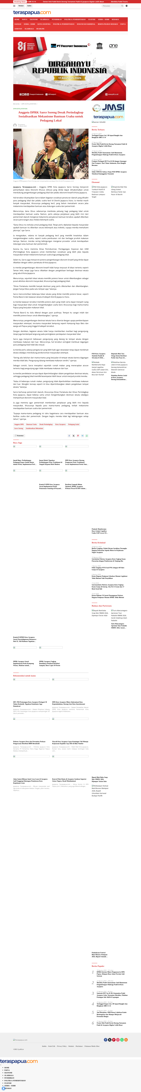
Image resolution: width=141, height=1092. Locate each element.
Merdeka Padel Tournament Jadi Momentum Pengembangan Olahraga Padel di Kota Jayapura (108, 154)
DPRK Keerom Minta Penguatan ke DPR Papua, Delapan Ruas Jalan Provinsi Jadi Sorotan (111, 974)
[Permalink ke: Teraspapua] (15, 125)
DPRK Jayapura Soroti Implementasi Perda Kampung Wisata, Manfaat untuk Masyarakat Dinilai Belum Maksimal (23, 664)
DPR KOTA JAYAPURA (20, 109)
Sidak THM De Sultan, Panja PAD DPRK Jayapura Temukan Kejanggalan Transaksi (109, 173)
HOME (17, 19)
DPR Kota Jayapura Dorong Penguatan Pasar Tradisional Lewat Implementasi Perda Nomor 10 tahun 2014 (76, 463)
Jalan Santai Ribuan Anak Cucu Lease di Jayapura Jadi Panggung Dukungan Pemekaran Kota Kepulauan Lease (30, 781)
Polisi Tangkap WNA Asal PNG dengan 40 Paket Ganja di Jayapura (108, 569)
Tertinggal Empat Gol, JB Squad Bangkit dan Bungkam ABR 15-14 (107, 136)
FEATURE (91, 19)
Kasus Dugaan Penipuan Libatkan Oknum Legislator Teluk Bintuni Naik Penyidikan (109, 577)
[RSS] (126, 1040)
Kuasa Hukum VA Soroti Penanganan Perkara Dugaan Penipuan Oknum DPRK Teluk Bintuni (108, 596)
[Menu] (14, 6)
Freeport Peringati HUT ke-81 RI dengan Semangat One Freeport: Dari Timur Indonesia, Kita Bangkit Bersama (109, 163)
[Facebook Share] (69, 435)
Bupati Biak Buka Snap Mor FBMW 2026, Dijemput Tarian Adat (100, 779)
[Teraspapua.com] (32, 13)
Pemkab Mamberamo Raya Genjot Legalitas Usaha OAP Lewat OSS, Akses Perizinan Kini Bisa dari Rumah (100, 531)
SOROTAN (18, 29)
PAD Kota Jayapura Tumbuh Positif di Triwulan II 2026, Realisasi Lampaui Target (98, 356)
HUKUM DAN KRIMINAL (86, 24)
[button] (122, 6)
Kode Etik (51, 1046)
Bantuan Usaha (31, 424)
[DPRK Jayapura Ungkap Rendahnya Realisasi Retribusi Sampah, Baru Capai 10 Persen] (51, 652)
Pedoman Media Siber (92, 1046)
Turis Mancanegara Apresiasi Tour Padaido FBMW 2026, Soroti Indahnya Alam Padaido (119, 626)
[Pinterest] (114, 1040)
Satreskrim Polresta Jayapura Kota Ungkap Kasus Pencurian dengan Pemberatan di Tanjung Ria (109, 560)
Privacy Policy (62, 1046)
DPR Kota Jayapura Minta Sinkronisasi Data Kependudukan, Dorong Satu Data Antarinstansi (68, 703)
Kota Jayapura (60, 424)
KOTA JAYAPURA (44, 24)
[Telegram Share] (82, 435)
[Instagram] (118, 1040)
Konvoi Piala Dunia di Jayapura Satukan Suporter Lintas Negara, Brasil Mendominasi (69, 780)
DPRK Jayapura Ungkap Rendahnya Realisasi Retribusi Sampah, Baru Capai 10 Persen (49, 663)
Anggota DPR (19, 424)
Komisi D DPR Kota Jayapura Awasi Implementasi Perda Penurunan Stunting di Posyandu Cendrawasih (50, 487)
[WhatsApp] (122, 1040)
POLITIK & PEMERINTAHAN (75, 19)
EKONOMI (34, 19)
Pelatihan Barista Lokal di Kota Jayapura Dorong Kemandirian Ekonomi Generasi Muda (119, 378)
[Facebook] (105, 1040)
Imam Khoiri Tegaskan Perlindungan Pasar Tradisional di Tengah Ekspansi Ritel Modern (50, 462)
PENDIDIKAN (57, 19)
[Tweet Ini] (73, 435)
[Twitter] (109, 1040)
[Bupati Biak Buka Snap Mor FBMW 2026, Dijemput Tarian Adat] (100, 692)
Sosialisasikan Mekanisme (34, 428)
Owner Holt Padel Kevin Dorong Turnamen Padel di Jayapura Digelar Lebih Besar (47, 2)
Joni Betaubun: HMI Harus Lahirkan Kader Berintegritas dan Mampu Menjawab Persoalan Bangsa (112, 1014)
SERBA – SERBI (103, 19)
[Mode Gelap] (127, 6)
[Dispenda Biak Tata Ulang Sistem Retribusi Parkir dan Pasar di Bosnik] (119, 269)
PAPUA (24, 19)
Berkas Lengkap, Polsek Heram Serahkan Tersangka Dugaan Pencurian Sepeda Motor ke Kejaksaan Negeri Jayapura (109, 550)
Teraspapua (21, 124)
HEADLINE (40, 29)
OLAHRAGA (44, 19)
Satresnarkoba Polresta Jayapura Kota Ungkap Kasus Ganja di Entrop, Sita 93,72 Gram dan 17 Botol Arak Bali (108, 587)
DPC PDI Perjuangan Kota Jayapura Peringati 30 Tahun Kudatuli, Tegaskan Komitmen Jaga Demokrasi (30, 704)
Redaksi (21, 6)
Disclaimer (79, 1046)
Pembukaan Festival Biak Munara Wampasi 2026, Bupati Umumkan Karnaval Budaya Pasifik (100, 955)
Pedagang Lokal (73, 424)
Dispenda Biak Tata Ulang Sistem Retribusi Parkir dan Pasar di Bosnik (119, 356)
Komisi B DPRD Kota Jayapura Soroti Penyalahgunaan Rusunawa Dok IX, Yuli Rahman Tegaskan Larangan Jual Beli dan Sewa (24, 639)
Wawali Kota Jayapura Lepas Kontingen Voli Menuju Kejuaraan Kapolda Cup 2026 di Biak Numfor (70, 742)
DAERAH (18, 24)
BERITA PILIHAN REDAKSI (108, 24)
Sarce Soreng (18, 428)
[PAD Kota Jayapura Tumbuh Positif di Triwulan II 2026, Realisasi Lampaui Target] (100, 269)
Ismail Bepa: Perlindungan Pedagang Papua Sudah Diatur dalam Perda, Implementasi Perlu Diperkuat (24, 463)
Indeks (29, 6)
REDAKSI (115, 19)
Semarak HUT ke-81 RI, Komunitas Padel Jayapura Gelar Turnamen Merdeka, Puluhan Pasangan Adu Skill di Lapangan (112, 995)
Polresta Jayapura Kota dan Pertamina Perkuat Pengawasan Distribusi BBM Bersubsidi (29, 742)
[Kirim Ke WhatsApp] (86, 435)
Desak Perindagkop (46, 424)
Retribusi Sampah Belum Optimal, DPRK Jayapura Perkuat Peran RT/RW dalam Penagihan (75, 487)
